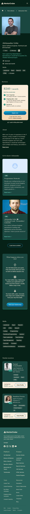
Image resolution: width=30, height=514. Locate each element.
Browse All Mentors (9, 458)
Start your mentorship (15, 304)
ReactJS (18, 70)
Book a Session (7, 461)
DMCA (14, 510)
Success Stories (20, 455)
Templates (18, 498)
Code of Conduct (7, 510)
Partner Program (20, 475)
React (12, 70)
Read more (5, 147)
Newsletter (19, 483)
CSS (24, 70)
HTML (4, 73)
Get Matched (7, 455)
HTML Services (20, 472)
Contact (6, 442)
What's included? (17, 118)
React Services (20, 463)
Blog (17, 501)
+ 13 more (11, 73)
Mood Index (19, 489)
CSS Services (19, 469)
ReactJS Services (20, 466)
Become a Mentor (8, 464)
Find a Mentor (10, 10)
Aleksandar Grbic (22, 10)
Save (6, 50)
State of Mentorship (21, 486)
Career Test (7, 483)
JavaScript (6, 70)
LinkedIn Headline (8, 499)
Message (14, 50)
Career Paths (19, 495)
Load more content (15, 245)
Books (17, 492)
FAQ (4, 508)
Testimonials (7, 472)
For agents (20, 510)
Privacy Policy (16, 508)
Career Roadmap (8, 486)
